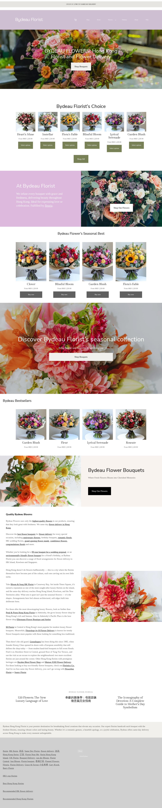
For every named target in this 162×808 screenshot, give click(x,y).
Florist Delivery (17, 765)
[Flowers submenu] (115, 20)
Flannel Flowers (52, 761)
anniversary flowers (31, 537)
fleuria (48, 205)
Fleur (64, 442)
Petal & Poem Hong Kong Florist (20, 612)
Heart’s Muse (25, 134)
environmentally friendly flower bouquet (23, 555)
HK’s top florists (10, 776)
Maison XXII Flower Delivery (58, 662)
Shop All (81, 159)
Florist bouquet (27, 761)
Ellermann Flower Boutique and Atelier (34, 619)
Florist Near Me (32, 754)
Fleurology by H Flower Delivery (40, 630)
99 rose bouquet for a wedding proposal (49, 552)
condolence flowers (58, 541)
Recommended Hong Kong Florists (18, 799)
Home (80, 751)
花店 (21, 751)
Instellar (47, 134)
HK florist (13, 751)
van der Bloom (42, 758)
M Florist (10, 627)
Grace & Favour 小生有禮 (36, 765)
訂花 (22, 754)
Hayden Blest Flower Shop (29, 662)
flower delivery (45, 534)
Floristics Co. (68, 665)
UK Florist (14, 758)
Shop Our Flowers (121, 208)
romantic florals (65, 537)
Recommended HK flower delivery (18, 791)
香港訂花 (39, 761)
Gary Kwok (54, 765)
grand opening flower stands (37, 541)
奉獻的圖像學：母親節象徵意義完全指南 (81, 699)
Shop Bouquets (81, 66)
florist (5, 751)
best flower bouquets (26, 534)
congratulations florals (15, 544)
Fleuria (6, 765)
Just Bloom (15, 761)
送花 (57, 751)
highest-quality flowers (42, 521)
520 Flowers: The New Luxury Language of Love (32, 699)
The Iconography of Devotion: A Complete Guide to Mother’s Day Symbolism (130, 702)
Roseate (131, 442)
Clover (31, 284)
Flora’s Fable (70, 134)
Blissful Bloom (92, 134)
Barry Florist (8, 768)
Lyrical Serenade (114, 136)
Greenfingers (35, 641)
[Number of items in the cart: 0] (75, 20)
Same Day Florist (32, 751)
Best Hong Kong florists (13, 783)
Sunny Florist (20, 672)
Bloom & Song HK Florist (22, 584)
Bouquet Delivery (27, 758)
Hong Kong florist (11, 754)
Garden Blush (136, 134)
